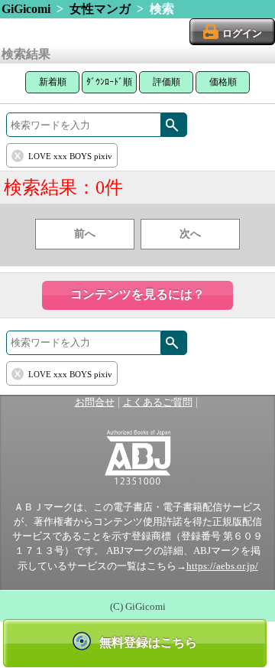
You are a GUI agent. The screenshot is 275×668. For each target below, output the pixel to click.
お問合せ (95, 402)
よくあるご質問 (157, 402)
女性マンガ (100, 8)
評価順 (166, 82)
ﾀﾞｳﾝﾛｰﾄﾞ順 (109, 82)
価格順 (223, 82)
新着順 (52, 82)
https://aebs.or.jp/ (222, 566)
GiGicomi (26, 8)
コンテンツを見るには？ (137, 294)
